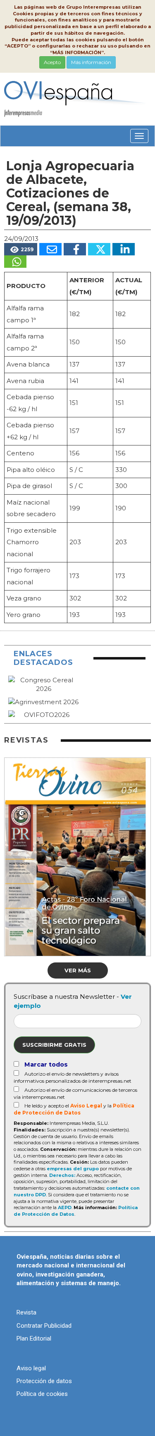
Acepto (52, 62)
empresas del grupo (73, 1169)
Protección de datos (44, 1381)
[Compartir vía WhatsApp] (15, 261)
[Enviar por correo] (50, 249)
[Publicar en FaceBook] (75, 249)
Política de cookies (42, 1394)
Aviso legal (31, 1368)
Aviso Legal (86, 1106)
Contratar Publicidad (44, 1325)
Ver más (77, 970)
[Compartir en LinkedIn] (123, 249)
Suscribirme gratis (54, 1044)
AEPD (65, 1207)
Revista (26, 1312)
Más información (91, 62)
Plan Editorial (34, 1338)
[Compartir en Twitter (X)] (99, 249)
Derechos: (62, 1175)
